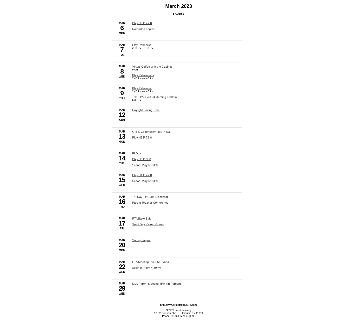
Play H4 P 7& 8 (142, 175)
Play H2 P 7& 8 (142, 137)
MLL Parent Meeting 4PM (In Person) (156, 283)
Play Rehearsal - (143, 45)
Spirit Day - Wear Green (148, 224)
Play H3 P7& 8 (141, 159)
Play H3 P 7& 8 (142, 23)
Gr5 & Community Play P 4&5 (151, 131)
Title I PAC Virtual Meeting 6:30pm (154, 97)
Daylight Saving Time (146, 110)
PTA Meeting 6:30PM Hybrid (150, 262)
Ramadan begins (143, 29)
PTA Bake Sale (141, 218)
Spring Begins (141, 240)
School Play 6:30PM (145, 165)
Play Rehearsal (142, 88)
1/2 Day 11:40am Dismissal (150, 196)
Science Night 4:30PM (146, 267)
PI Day (136, 153)
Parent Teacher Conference (150, 202)
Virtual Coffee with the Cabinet (152, 66)
